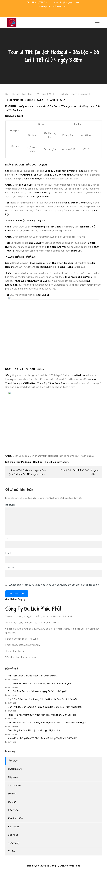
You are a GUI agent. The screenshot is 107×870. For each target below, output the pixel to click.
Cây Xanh (13, 777)
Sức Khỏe (13, 835)
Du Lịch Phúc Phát (22, 94)
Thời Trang (13, 843)
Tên (7, 538)
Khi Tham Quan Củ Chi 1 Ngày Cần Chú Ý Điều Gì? (33, 675)
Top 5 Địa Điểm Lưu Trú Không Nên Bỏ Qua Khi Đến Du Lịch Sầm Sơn (43, 699)
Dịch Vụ (12, 793)
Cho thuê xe (14, 785)
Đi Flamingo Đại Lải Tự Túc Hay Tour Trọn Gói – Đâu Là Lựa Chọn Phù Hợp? (47, 722)
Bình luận (10, 504)
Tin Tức (12, 851)
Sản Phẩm (13, 826)
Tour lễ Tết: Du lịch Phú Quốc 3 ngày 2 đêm (80, 472)
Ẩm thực (13, 760)
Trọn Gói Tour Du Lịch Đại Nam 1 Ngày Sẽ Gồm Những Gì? (37, 691)
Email (8, 553)
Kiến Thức (13, 810)
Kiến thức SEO (15, 818)
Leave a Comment (80, 94)
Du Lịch (64, 94)
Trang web (10, 567)
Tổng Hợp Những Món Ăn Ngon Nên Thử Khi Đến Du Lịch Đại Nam (42, 714)
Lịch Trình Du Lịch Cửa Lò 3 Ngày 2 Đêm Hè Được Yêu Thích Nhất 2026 (45, 707)
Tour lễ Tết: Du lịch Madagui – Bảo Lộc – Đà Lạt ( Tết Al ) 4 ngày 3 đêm (26, 472)
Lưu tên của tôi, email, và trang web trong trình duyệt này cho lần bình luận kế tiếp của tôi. (54, 585)
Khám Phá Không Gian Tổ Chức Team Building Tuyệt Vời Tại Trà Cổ (43, 738)
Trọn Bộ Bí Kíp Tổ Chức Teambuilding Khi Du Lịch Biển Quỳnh (39, 683)
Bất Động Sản (15, 769)
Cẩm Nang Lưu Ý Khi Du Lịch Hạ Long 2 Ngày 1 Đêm (35, 730)
